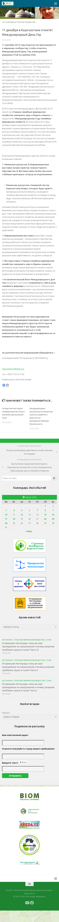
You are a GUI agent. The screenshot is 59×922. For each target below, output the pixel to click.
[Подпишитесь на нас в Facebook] (32, 914)
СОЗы (48, 640)
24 (6, 523)
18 (14, 519)
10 (6, 514)
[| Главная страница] (9, 3)
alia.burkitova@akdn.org (13, 369)
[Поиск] (54, 478)
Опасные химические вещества (29, 640)
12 (21, 514)
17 (6, 519)
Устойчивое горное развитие (18, 22)
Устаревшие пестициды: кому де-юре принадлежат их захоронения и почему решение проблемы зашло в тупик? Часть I (28, 687)
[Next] (34, 813)
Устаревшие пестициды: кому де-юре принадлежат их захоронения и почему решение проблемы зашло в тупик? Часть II (28, 666)
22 (45, 519)
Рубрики (6, 713)
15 (45, 514)
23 (53, 519)
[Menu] (55, 3)
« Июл (29, 531)
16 (53, 514)
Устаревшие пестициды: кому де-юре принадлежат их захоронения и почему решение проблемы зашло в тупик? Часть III (28, 646)
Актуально (7, 640)
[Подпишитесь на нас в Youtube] (27, 914)
